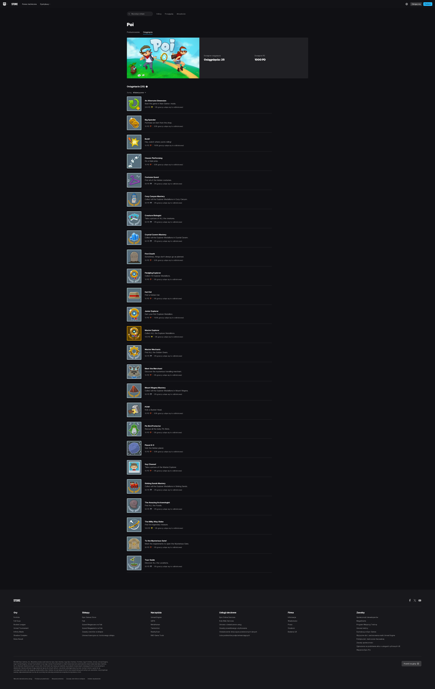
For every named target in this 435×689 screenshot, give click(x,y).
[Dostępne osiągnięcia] (146, 86)
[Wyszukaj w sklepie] (129, 14)
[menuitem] (159, 14)
